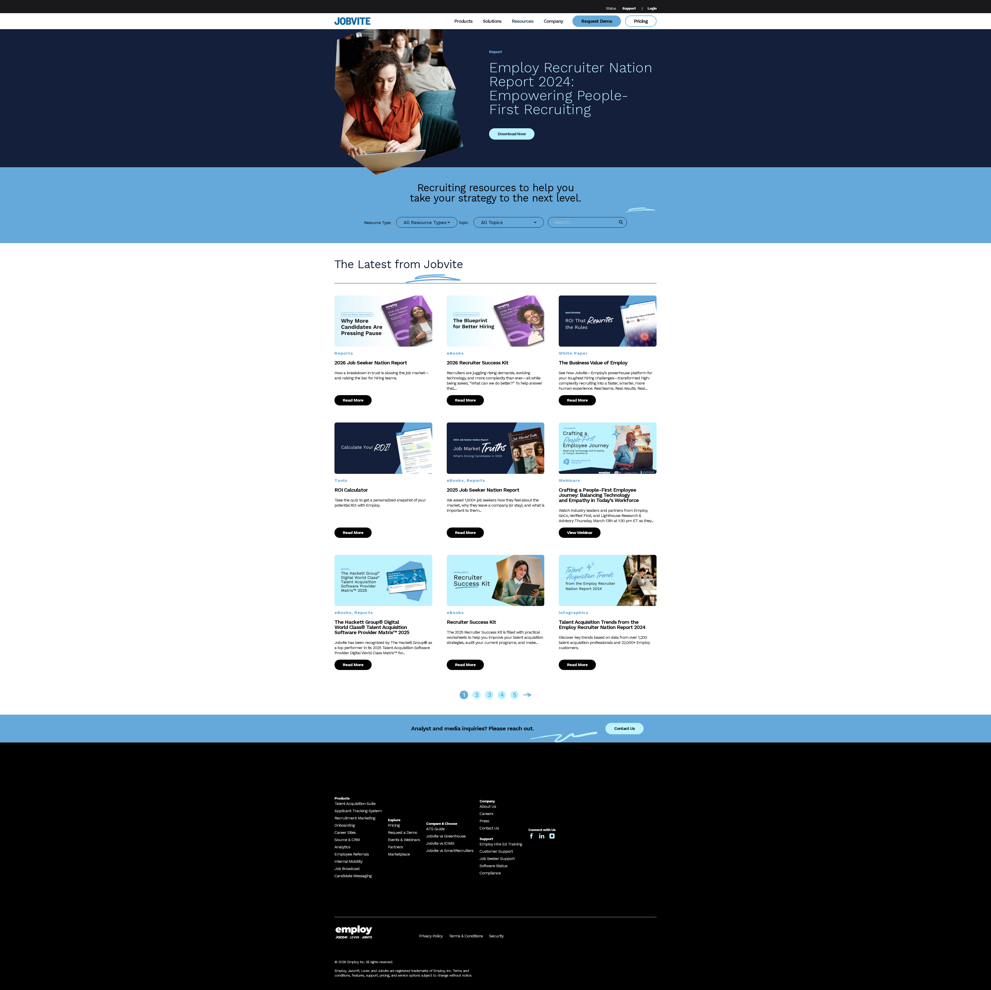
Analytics (342, 846)
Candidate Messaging (353, 875)
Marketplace (399, 854)
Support (629, 8)
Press (484, 820)
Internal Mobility (348, 861)
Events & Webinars (404, 839)
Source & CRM (347, 839)
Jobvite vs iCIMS (440, 843)
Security (496, 935)
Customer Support (496, 851)
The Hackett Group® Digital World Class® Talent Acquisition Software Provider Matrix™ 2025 (371, 627)
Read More (353, 400)
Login (652, 8)
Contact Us (624, 728)
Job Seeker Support (497, 858)
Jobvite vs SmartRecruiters (449, 850)
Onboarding (344, 825)
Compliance (490, 873)
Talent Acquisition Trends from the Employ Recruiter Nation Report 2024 (602, 624)
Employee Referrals (351, 854)
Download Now (512, 133)
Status (611, 8)
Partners (395, 846)
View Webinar (579, 532)
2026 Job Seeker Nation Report (370, 363)
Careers (486, 813)
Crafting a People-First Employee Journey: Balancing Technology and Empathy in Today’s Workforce (599, 495)
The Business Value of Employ (593, 363)
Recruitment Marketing (354, 818)
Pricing (641, 21)
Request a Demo (402, 832)
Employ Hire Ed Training (500, 844)
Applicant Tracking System (358, 810)
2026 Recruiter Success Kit (477, 363)
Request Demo (596, 21)
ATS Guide (435, 828)
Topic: (463, 222)
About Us (487, 806)
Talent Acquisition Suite (354, 803)
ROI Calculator (351, 490)
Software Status (493, 865)
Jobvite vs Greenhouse (446, 836)
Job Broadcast (346, 868)
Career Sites (345, 832)
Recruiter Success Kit (471, 622)
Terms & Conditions (466, 935)
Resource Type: (377, 222)
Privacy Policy (431, 935)
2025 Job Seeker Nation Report (483, 490)
